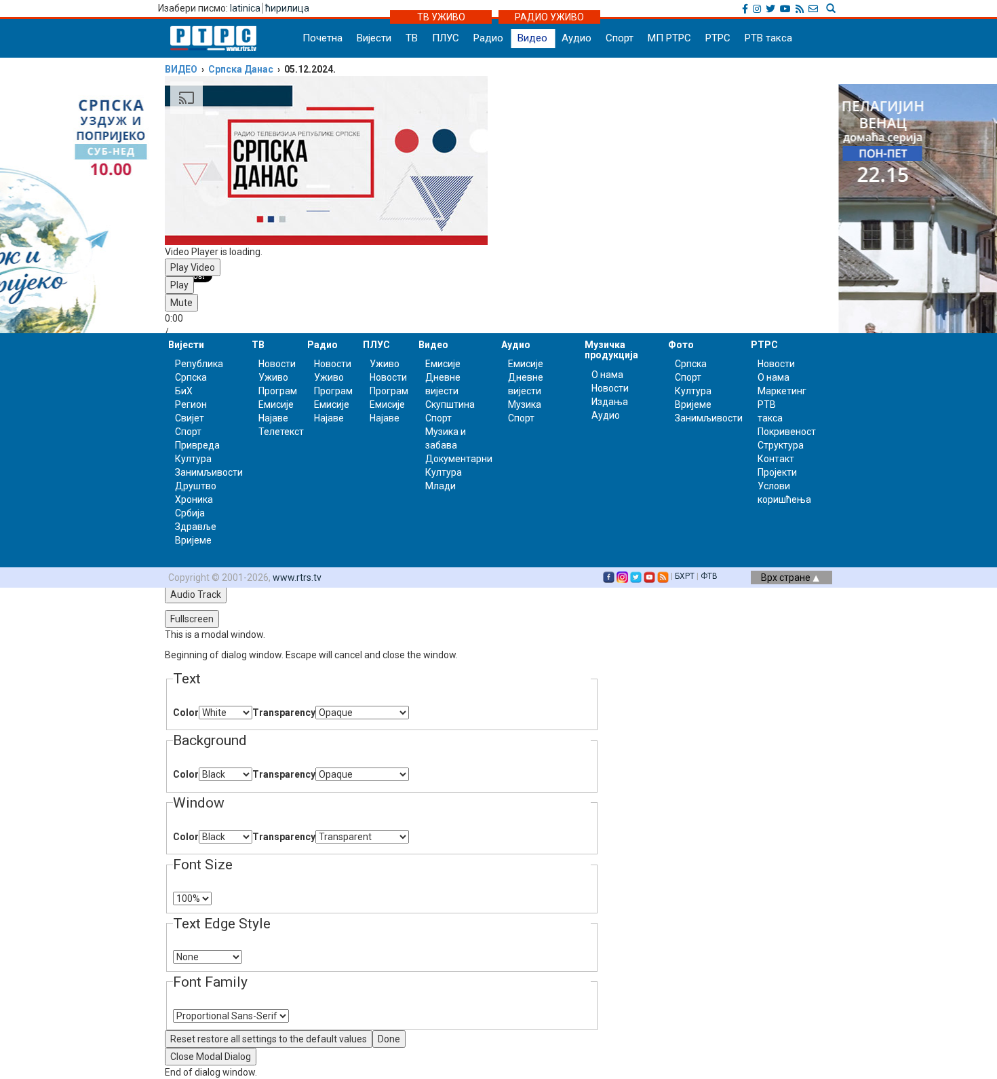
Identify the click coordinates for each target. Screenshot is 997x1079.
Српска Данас (240, 69)
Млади (440, 485)
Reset (268, 1039)
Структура (781, 445)
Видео (532, 38)
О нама (607, 374)
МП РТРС (669, 38)
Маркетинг (782, 390)
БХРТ (685, 576)
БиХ (184, 390)
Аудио (576, 38)
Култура (193, 458)
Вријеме (193, 540)
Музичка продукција (611, 349)
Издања (609, 401)
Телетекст (281, 431)
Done (389, 1039)
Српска (691, 363)
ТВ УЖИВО (441, 17)
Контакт (776, 458)
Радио (488, 38)
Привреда (197, 445)
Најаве (273, 418)
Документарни (458, 458)
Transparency (283, 712)
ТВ (412, 38)
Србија (190, 513)
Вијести (374, 38)
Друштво (195, 485)
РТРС (717, 38)
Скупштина (450, 404)
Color (186, 712)
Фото (681, 344)
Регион (191, 404)
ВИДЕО (181, 69)
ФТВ (709, 576)
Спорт (619, 38)
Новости (277, 363)
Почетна (322, 38)
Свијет (189, 418)
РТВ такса (768, 38)
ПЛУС (445, 38)
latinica (245, 8)
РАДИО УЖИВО (549, 17)
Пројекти (777, 472)
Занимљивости (209, 472)
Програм (277, 390)
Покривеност (787, 431)
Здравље (195, 526)
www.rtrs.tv (297, 577)
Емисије (276, 404)
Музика (524, 404)
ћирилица (287, 8)
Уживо (273, 377)
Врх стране (787, 577)
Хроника (194, 499)
